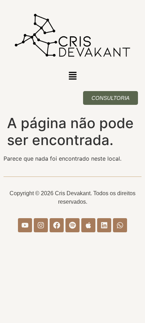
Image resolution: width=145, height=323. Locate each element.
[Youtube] (25, 225)
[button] (72, 76)
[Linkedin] (104, 225)
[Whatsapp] (120, 225)
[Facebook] (57, 225)
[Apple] (88, 225)
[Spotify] (72, 225)
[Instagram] (41, 225)
